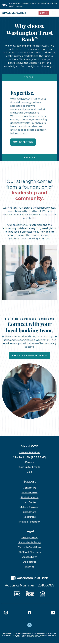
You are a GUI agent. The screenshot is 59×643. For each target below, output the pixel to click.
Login (43, 13)
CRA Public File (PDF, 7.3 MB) (29, 457)
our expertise (23, 141)
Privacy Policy (29, 537)
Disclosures (29, 561)
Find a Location (30, 497)
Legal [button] (29, 531)
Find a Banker (30, 492)
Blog (29, 472)
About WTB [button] (29, 446)
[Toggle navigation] (53, 13)
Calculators (29, 512)
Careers (29, 462)
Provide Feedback (29, 521)
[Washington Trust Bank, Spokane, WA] (14, 13)
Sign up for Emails (29, 467)
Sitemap (30, 566)
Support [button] (29, 481)
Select (28, 77)
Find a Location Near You (29, 355)
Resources (29, 517)
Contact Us (29, 487)
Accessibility (29, 557)
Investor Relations (29, 452)
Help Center (30, 502)
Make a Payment (30, 507)
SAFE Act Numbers (29, 552)
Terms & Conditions (29, 547)
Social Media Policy (29, 542)
